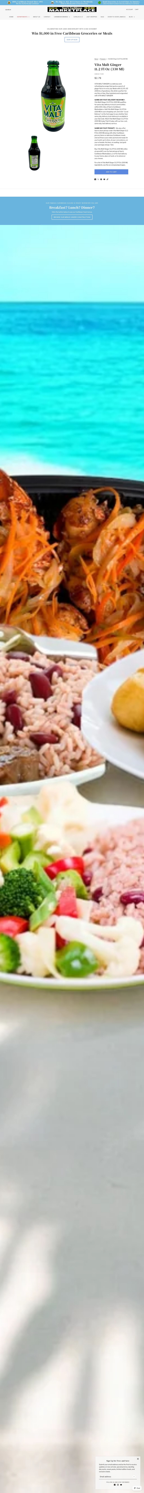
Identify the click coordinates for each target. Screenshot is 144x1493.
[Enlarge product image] (53, 96)
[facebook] (114, 1485)
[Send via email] (104, 179)
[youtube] (121, 1485)
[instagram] (118, 1485)
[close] (138, 1459)
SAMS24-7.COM (99, 74)
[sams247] (72, 9)
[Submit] (133, 1476)
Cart (137, 9)
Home (96, 59)
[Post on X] (98, 179)
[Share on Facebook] (95, 179)
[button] (107, 179)
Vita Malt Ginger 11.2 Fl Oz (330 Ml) (109, 66)
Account (129, 9)
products (103, 59)
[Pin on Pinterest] (101, 179)
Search (8, 9)
